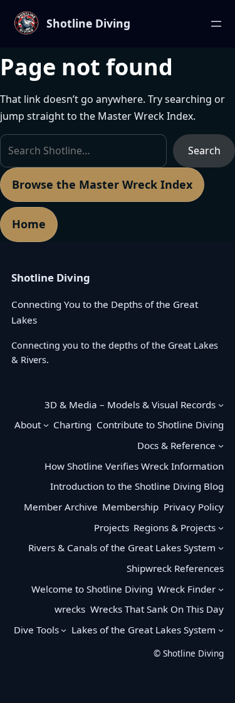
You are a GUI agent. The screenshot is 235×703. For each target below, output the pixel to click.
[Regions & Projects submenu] (221, 528)
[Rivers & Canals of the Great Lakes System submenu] (221, 548)
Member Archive (61, 506)
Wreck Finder (186, 589)
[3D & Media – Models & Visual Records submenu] (221, 404)
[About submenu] (46, 425)
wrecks (70, 609)
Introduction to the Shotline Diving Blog (137, 486)
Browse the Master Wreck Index (102, 184)
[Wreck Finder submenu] (221, 589)
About (27, 424)
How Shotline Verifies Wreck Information (134, 466)
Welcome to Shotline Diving (92, 589)
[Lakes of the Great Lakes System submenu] (221, 630)
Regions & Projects (174, 527)
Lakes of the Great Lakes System (143, 629)
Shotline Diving (88, 23)
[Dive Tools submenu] (63, 630)
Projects (111, 527)
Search (204, 150)
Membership (130, 506)
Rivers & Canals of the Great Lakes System (122, 547)
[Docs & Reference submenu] (221, 445)
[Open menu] (216, 23)
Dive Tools (36, 629)
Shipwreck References (175, 568)
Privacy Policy (194, 506)
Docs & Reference (176, 445)
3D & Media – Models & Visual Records (130, 404)
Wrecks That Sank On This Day (157, 609)
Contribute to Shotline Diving (160, 424)
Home (29, 223)
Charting (72, 424)
